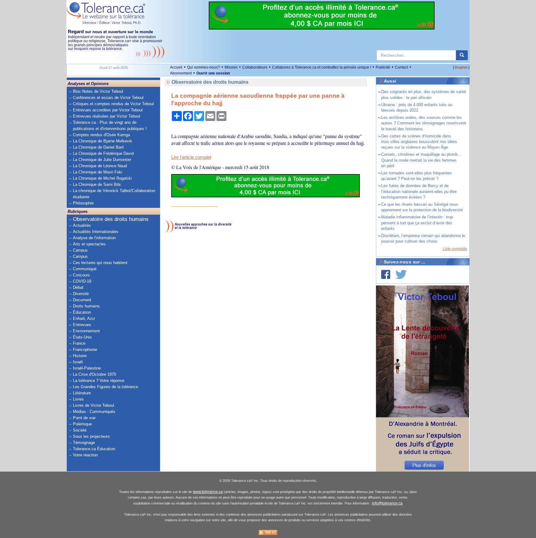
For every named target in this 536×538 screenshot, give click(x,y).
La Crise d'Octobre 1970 (94, 374)
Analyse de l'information (94, 237)
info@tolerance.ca (387, 503)
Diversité (81, 293)
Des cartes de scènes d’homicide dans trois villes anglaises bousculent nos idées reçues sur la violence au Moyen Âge (419, 142)
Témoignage (84, 442)
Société (80, 430)
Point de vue (84, 417)
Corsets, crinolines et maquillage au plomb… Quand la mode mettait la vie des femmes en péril (421, 160)
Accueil (176, 67)
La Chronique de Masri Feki (97, 172)
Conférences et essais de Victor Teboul (108, 97)
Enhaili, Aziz (84, 318)
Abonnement (181, 73)
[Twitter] (401, 274)
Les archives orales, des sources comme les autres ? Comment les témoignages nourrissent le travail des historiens (423, 123)
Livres (78, 399)
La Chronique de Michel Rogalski (102, 178)
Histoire (80, 355)
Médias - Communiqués (94, 411)
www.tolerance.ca (208, 492)
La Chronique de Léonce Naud (100, 166)
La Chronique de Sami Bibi (97, 184)
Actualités (82, 225)
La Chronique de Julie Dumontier (102, 159)
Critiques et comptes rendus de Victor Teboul (113, 103)
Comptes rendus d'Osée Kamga (101, 134)
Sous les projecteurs (91, 436)
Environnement (86, 331)
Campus (80, 250)
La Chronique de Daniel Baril (98, 147)
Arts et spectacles (89, 244)
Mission (231, 67)
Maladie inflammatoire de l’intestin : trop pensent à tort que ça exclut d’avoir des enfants (417, 223)
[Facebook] (385, 274)
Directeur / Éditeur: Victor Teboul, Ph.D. (112, 23)
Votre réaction (85, 455)
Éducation (82, 312)
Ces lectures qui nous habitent (100, 262)
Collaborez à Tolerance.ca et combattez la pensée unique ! (321, 67)
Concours (81, 275)
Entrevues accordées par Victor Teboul (108, 110)
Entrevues (82, 324)
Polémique (82, 424)
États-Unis (82, 337)
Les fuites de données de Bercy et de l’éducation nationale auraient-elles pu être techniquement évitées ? (419, 191)
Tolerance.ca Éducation (94, 448)
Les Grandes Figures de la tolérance (105, 386)
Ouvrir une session (213, 73)
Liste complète (455, 249)
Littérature (82, 393)
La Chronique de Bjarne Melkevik (102, 141)
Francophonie (85, 349)
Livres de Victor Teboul (93, 405)
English (461, 67)
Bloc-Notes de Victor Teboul (98, 91)
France (79, 343)
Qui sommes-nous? (203, 67)
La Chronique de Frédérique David (103, 153)
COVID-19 (82, 281)
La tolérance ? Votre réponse (98, 380)
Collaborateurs (254, 67)
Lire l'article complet (191, 157)
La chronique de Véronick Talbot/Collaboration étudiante (114, 193)
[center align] (462, 55)
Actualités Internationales (95, 231)
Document (82, 300)
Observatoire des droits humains (111, 219)
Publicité (383, 67)
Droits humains (86, 306)
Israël (78, 362)
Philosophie (83, 203)
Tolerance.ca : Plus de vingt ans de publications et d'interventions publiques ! (110, 125)
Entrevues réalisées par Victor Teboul (106, 116)
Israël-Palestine (87, 368)
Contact (401, 67)
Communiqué (84, 269)
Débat (78, 287)
